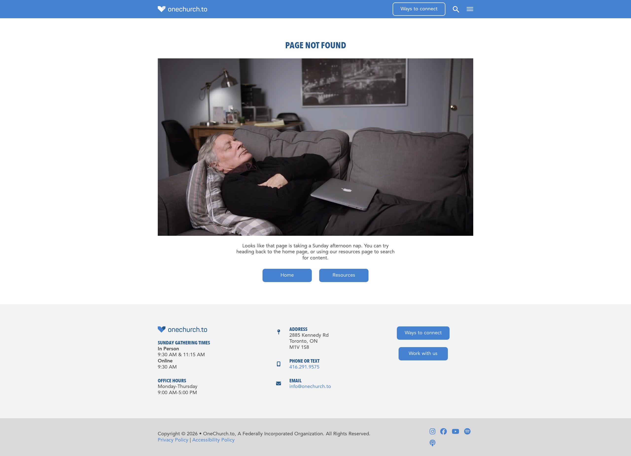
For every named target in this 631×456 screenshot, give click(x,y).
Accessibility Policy (213, 440)
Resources (344, 275)
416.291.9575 (304, 367)
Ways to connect (419, 9)
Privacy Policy (173, 440)
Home (287, 275)
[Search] (456, 9)
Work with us (423, 353)
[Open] (470, 9)
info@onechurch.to (310, 386)
